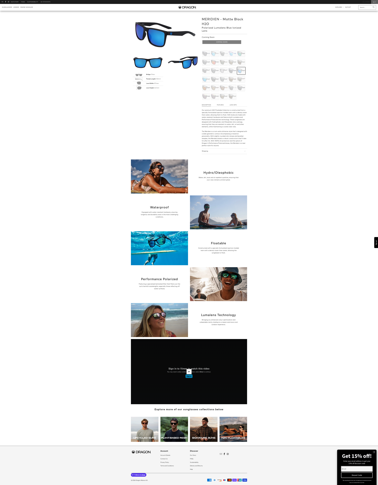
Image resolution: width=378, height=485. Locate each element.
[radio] (206, 54)
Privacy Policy (164, 462)
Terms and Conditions (167, 466)
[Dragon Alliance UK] (187, 7)
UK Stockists (45, 2)
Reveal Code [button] (357, 475)
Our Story (15, 2)
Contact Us (164, 459)
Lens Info (233, 105)
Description (206, 105)
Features (220, 105)
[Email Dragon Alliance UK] (2, 2)
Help (191, 469)
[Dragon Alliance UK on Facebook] (5, 2)
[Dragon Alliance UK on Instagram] (8, 2)
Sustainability (32, 2)
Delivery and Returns (196, 466)
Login (367, 2)
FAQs (23, 2)
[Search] (373, 7)
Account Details (165, 455)
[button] (339, 7)
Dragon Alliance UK (142, 480)
